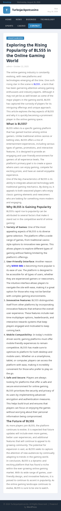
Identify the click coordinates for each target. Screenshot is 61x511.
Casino (21, 25)
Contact (35, 25)
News (19, 19)
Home (8, 19)
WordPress (32, 507)
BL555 (37, 84)
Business (31, 19)
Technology (47, 19)
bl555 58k (17, 265)
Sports (9, 25)
